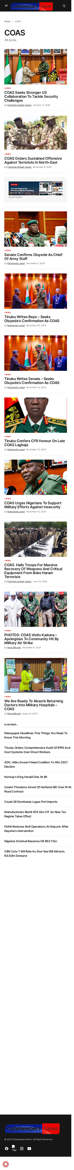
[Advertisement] (37, 903)
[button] (6, 6)
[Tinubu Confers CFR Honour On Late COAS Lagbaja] (35, 415)
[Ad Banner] (36, 188)
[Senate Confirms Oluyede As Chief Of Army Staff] (35, 229)
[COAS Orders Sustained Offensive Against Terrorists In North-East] (35, 132)
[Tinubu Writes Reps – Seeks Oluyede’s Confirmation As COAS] (35, 291)
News (8, 88)
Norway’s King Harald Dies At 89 (25, 777)
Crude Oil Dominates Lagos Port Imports (30, 801)
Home (7, 21)
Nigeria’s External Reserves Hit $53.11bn (30, 841)
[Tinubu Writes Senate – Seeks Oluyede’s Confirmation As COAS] (35, 353)
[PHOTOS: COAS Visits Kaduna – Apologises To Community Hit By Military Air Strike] (35, 609)
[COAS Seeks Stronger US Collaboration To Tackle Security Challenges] (35, 66)
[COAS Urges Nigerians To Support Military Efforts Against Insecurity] (35, 477)
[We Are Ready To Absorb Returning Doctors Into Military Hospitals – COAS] (35, 675)
